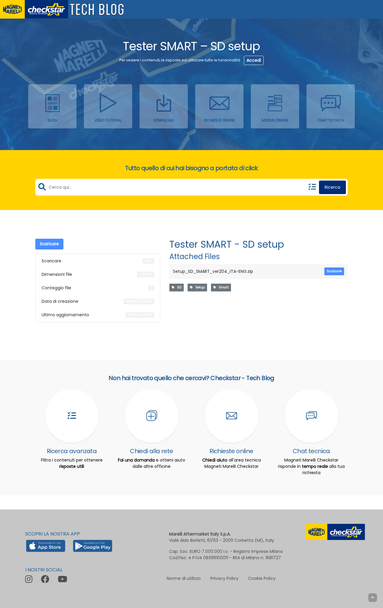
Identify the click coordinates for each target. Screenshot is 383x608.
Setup (199, 287)
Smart (222, 287)
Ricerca (332, 187)
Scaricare (49, 244)
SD (177, 287)
